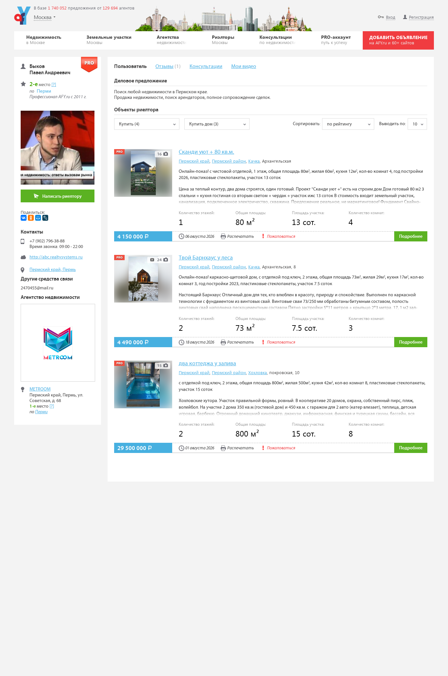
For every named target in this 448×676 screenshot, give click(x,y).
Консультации (277, 39)
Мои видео (243, 66)
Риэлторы (223, 39)
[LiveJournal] (45, 218)
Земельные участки (109, 39)
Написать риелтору (62, 196)
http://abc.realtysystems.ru (56, 257)
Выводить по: (392, 123)
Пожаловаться (281, 236)
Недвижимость (43, 39)
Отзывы (164, 66)
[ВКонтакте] (24, 218)
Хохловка (257, 372)
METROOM (40, 389)
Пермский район (229, 161)
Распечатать (240, 236)
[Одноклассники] (31, 218)
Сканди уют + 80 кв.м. (206, 152)
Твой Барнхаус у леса (206, 258)
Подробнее (410, 236)
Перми (44, 91)
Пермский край (194, 161)
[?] (53, 84)
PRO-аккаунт (336, 39)
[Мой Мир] (38, 218)
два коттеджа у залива (207, 364)
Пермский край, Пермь (53, 269)
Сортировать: (306, 123)
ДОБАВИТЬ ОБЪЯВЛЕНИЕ (398, 39)
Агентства (172, 39)
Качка (254, 161)
